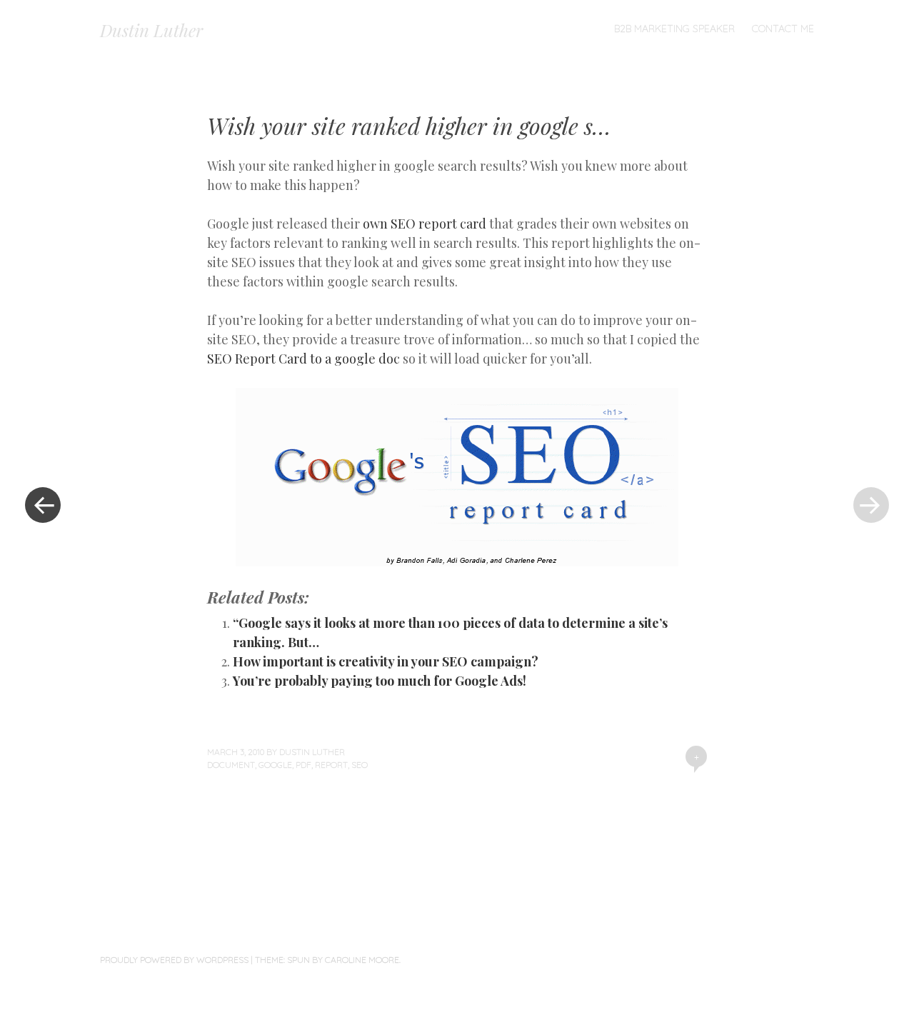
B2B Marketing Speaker (674, 28)
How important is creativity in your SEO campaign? (385, 661)
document (231, 764)
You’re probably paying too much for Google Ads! (379, 680)
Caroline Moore (362, 959)
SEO (359, 764)
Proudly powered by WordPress (174, 959)
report (331, 764)
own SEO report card (424, 223)
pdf (303, 764)
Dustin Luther (151, 30)
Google (275, 764)
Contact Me (783, 28)
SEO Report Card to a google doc (303, 358)
